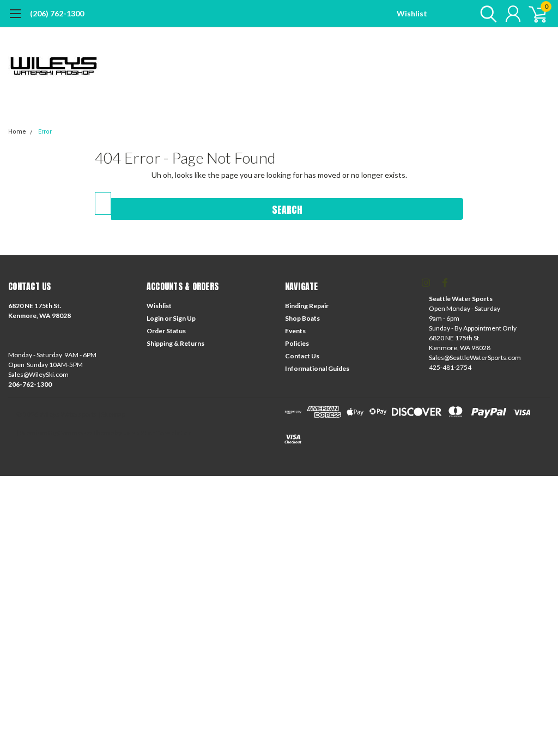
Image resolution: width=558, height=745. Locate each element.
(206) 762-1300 (57, 13)
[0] (533, 13)
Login (155, 318)
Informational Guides (317, 368)
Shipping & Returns (175, 343)
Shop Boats (302, 318)
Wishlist (412, 13)
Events (295, 331)
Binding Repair (307, 306)
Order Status (166, 331)
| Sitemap (111, 414)
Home (17, 131)
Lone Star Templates (157, 433)
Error (45, 131)
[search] (486, 13)
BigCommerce (70, 433)
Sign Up (184, 318)
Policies (297, 343)
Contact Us (302, 356)
